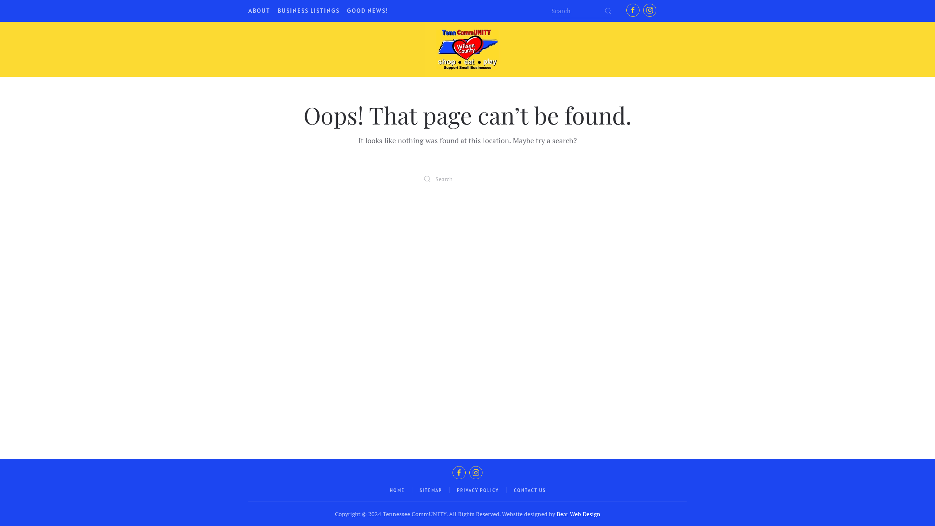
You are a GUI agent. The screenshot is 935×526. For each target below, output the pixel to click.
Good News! (367, 11)
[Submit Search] (608, 11)
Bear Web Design (578, 514)
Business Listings (309, 11)
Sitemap (431, 490)
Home (397, 490)
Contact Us (530, 490)
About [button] (259, 11)
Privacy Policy (478, 490)
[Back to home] (467, 49)
